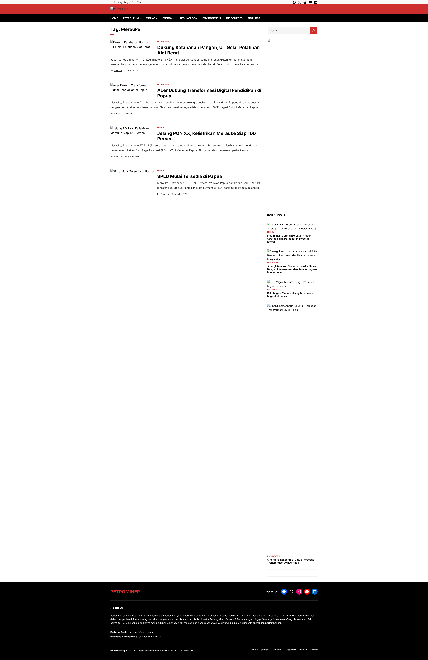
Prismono (118, 70)
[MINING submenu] (156, 18)
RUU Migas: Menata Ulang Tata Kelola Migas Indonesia (290, 295)
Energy (160, 128)
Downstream (273, 556)
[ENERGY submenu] (174, 18)
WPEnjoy (190, 650)
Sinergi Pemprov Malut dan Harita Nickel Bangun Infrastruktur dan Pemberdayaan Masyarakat (292, 269)
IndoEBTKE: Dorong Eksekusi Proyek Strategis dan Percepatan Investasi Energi (289, 238)
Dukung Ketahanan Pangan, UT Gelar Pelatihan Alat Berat (208, 50)
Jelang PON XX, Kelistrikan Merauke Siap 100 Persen (206, 136)
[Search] (313, 30)
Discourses (272, 290)
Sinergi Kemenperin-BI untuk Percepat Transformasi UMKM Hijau (290, 561)
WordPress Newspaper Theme (169, 650)
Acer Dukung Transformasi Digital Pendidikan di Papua (209, 93)
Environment (163, 42)
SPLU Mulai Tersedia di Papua (189, 176)
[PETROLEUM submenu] (140, 18)
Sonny (117, 113)
